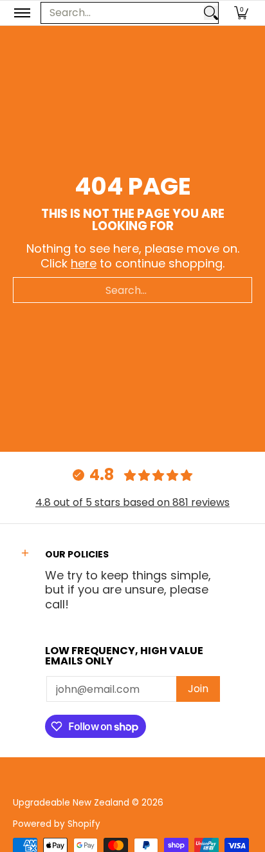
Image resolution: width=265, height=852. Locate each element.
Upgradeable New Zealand (71, 803)
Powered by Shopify (56, 824)
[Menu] (21, 13)
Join (198, 688)
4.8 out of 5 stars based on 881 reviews (132, 502)
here (83, 263)
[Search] (211, 13)
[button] (241, 13)
